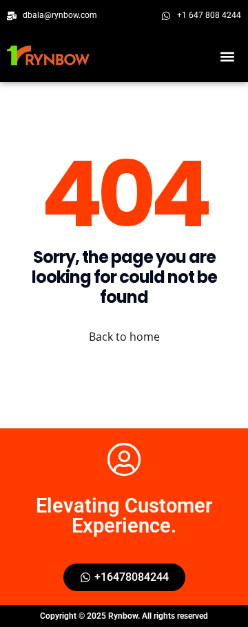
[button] (227, 57)
